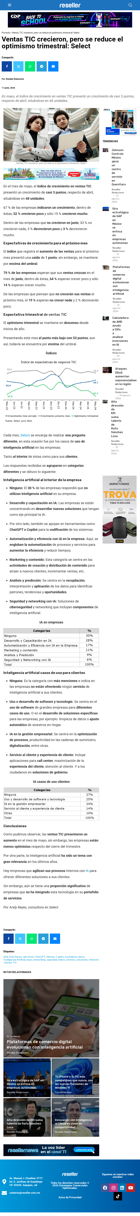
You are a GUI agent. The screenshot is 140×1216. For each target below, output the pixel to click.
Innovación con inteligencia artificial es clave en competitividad (73, 1123)
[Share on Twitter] (18, 66)
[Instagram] (113, 1187)
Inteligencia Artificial (14, 959)
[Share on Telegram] (42, 66)
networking (39, 959)
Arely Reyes (15, 956)
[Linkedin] (122, 1187)
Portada (6, 32)
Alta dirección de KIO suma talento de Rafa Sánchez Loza (25, 1123)
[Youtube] (130, 1187)
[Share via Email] (53, 66)
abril (5, 956)
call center (28, 956)
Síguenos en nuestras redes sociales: (118, 1175)
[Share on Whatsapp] (30, 66)
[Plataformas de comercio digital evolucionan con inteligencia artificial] (106, 267)
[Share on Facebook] (7, 66)
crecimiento (71, 956)
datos (81, 956)
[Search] (130, 5)
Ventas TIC (10, 962)
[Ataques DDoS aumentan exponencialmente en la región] (107, 370)
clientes (50, 956)
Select (25, 435)
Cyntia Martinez (63, 1092)
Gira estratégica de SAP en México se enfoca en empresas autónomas (25, 1084)
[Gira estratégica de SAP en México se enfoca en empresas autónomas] (106, 209)
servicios (70, 959)
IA (87, 871)
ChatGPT (40, 956)
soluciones (82, 959)
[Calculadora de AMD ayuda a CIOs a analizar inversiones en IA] (106, 318)
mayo (29, 959)
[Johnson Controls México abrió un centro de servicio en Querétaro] (105, 150)
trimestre (94, 959)
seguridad (51, 959)
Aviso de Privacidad (70, 1197)
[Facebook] (105, 1187)
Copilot (60, 956)
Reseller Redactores (118, 191)
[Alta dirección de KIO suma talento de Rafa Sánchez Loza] (105, 401)
